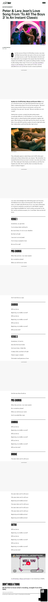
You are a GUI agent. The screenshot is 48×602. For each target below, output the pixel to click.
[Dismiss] (46, 590)
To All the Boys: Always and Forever (20, 578)
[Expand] (42, 590)
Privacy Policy (28, 594)
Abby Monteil (7, 47)
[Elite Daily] (6, 3)
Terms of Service (21, 594)
